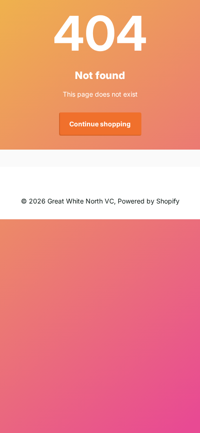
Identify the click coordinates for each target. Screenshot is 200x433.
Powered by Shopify (149, 201)
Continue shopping (100, 124)
